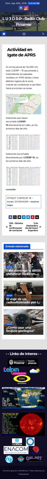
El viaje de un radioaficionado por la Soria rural (23, 302)
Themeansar (23, 474)
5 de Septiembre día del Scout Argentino (31, 227)
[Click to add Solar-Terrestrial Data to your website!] (23, 397)
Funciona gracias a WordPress (15, 471)
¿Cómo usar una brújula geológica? (20, 329)
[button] (43, 34)
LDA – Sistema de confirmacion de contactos (16, 227)
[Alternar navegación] (24, 34)
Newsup (38, 471)
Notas (9, 267)
